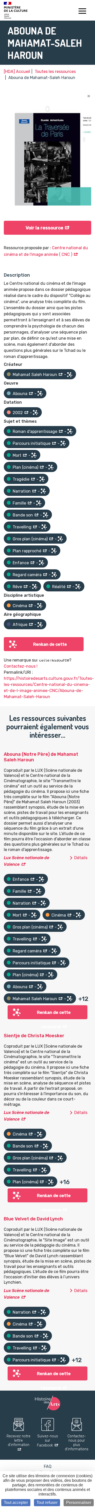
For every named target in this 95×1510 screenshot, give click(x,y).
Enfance (21, 562)
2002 (18, 412)
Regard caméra (27, 574)
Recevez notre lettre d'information (18, 1440)
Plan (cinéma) (25, 467)
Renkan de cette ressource (50, 646)
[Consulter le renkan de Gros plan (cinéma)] (60, 538)
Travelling (22, 527)
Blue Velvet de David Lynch (33, 1219)
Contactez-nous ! (20, 666)
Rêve (17, 586)
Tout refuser (47, 1502)
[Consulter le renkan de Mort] (33, 455)
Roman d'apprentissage (35, 431)
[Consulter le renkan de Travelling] (44, 526)
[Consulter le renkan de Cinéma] (39, 605)
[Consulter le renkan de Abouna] (40, 393)
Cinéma (20, 605)
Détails (80, 857)
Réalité (58, 586)
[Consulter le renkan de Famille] (38, 503)
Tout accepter (16, 1502)
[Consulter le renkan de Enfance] (41, 562)
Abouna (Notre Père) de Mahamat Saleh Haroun (41, 757)
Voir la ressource (44, 228)
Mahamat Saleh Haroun (35, 374)
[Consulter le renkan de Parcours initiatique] (63, 443)
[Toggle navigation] (82, 12)
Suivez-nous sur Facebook (47, 1441)
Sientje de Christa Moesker (34, 1036)
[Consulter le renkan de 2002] (35, 412)
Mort (17, 455)
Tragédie (21, 479)
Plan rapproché (27, 550)
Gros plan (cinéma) (30, 539)
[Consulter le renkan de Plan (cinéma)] (50, 467)
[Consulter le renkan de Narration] (43, 491)
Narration (22, 491)
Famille (19, 503)
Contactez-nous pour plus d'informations (76, 1442)
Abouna (20, 393)
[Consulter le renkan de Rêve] (34, 586)
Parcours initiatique (31, 443)
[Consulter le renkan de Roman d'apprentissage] (69, 431)
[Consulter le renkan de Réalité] (78, 586)
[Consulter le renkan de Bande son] (45, 514)
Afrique (20, 624)
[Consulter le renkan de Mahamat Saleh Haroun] (69, 374)
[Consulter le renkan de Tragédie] (42, 479)
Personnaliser (78, 1502)
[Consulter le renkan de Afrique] (40, 624)
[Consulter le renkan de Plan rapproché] (53, 550)
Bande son (23, 515)
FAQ (47, 1466)
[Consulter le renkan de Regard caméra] (54, 574)
